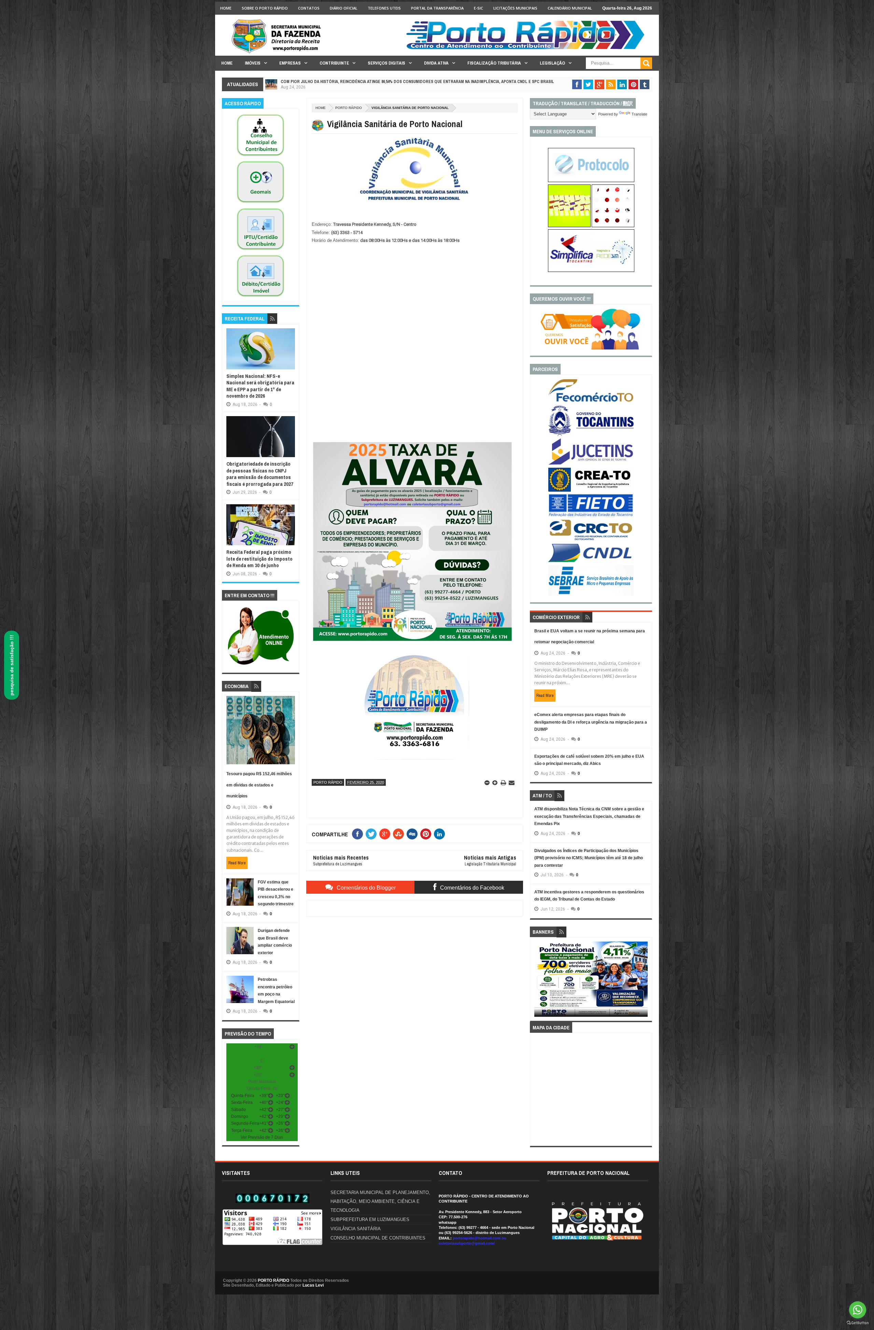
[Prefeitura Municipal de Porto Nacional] (528, 49)
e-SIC (478, 8)
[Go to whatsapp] (857, 1309)
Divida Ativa (436, 63)
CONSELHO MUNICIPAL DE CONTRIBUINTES (377, 1237)
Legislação (552, 63)
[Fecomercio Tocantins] (591, 401)
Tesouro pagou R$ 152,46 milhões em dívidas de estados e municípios (259, 784)
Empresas (290, 63)
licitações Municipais (515, 8)
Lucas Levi (313, 1285)
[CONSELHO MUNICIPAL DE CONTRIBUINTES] (260, 156)
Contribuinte (334, 63)
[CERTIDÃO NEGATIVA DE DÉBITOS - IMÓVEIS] (260, 297)
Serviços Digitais (386, 63)
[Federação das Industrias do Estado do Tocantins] (591, 516)
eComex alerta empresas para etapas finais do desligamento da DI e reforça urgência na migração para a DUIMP (590, 722)
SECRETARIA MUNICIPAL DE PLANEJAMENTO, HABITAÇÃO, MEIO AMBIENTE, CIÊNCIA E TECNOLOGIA (380, 1201)
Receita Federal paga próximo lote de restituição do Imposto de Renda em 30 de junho (259, 558)
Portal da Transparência (437, 8)
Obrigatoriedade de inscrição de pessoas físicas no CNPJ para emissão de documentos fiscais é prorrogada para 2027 (259, 474)
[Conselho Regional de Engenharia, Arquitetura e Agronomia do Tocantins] (591, 490)
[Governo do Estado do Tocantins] (591, 434)
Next (644, 981)
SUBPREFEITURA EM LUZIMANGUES (369, 1219)
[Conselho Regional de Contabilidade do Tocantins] (591, 538)
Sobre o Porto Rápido (265, 8)
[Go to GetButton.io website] (858, 1323)
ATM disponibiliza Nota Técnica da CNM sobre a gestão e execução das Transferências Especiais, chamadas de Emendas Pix (589, 816)
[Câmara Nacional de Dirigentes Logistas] (591, 561)
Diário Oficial (343, 8)
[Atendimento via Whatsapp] (260, 665)
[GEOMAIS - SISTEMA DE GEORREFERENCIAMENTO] (260, 203)
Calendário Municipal (570, 8)
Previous (538, 981)
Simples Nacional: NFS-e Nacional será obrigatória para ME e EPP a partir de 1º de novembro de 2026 (260, 386)
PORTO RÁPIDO (273, 1280)
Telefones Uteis (384, 8)
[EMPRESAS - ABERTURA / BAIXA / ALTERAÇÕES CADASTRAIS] (591, 270)
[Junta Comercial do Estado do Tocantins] (591, 464)
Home (225, 8)
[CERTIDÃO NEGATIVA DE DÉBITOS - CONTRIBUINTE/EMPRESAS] (260, 250)
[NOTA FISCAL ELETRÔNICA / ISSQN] (613, 225)
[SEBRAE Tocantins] (591, 594)
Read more (236, 863)
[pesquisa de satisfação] (591, 348)
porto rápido (348, 108)
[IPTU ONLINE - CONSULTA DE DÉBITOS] (569, 225)
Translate (639, 114)
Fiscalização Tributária (494, 63)
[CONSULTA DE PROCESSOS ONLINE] (591, 180)
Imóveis (252, 63)
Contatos (309, 8)
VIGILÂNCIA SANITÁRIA (355, 1228)
